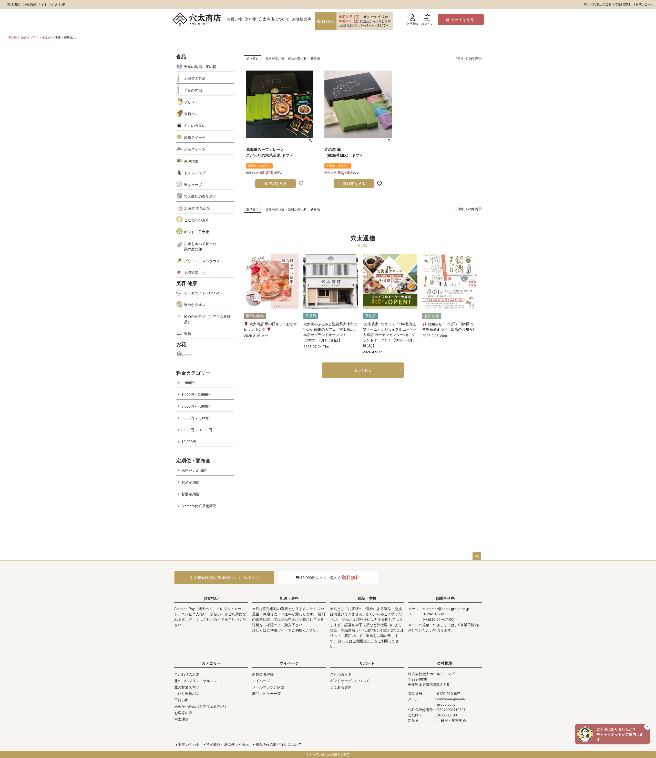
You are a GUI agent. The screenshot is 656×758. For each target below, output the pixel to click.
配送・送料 (289, 598)
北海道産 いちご (197, 273)
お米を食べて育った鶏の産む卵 (200, 246)
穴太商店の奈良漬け (200, 196)
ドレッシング (195, 173)
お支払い (211, 598)
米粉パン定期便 (194, 470)
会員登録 (412, 24)
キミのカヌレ (195, 126)
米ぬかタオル (195, 305)
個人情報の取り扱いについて (278, 744)
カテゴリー (211, 663)
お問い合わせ (645, 4)
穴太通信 (181, 719)
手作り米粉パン (186, 694)
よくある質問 (341, 687)
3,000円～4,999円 (196, 406)
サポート (367, 663)
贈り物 (250, 19)
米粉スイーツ (195, 137)
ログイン (427, 24)
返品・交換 (367, 598)
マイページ (289, 663)
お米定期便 (190, 482)
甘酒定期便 (190, 494)
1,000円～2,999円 (196, 394)
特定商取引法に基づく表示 (227, 744)
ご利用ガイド (213, 619)
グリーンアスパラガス (202, 261)
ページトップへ (477, 556)
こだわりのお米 (196, 220)
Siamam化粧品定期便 (198, 506)
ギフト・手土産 (40, 37)
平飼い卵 (181, 700)
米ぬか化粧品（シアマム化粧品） (207, 319)
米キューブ (193, 185)
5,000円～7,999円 (196, 418)
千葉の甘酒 (193, 90)
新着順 (315, 59)
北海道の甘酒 (195, 78)
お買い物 (234, 19)
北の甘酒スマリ (186, 687)
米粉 (187, 334)
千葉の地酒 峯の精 (200, 67)
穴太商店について (274, 19)
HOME (12, 37)
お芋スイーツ (195, 149)
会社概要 (445, 663)
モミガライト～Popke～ (203, 293)
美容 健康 (186, 283)
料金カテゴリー (193, 373)
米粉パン (191, 114)
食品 (23, 37)
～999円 (188, 383)
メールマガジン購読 (268, 687)
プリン (189, 102)
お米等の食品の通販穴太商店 (330, 754)
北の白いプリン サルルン (195, 681)
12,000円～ (190, 442)
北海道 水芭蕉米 (197, 208)
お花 (181, 344)
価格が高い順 (297, 59)
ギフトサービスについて (350, 681)
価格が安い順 (274, 59)
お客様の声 (301, 19)
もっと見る (363, 370)
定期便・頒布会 (193, 460)
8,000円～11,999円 (196, 430)
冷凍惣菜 (191, 161)
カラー (186, 354)
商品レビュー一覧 (266, 694)
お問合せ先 (445, 598)
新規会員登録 (263, 674)
